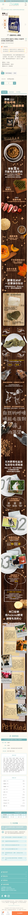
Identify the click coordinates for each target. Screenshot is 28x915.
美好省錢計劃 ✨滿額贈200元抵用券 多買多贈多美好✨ (14, 51)
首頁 (2, 8)
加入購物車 (20, 913)
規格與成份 (11, 92)
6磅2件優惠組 (9, 73)
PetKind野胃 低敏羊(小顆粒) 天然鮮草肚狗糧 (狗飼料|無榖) (12, 9)
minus (2, 83)
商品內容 (4, 92)
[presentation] (2, 24)
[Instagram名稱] (9, 896)
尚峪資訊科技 (17, 905)
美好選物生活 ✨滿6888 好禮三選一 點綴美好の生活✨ (14, 49)
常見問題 (18, 92)
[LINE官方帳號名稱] (5, 896)
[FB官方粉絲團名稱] (2, 896)
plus (14, 83)
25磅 (15, 73)
